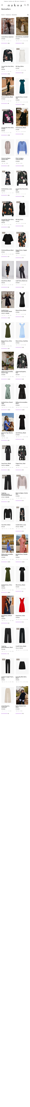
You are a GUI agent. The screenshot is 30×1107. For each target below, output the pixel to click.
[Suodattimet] (28, 15)
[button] (25, 5)
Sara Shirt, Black (5, 524)
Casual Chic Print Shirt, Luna (7, 67)
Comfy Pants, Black (21, 646)
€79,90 (3, 252)
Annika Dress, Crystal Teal (21, 98)
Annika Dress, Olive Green (6, 585)
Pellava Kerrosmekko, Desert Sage (7, 372)
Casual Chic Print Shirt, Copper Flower (7, 220)
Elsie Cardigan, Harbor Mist (22, 494)
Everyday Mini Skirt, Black (21, 677)
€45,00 (17, 68)
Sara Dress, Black (6, 280)
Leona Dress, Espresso (7, 37)
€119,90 (17, 129)
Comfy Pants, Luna (21, 524)
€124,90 (17, 374)
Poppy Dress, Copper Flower (21, 251)
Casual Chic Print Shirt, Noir (22, 189)
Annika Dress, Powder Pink (22, 555)
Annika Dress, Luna (6, 189)
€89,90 (3, 69)
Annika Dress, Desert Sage (7, 403)
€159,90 (17, 709)
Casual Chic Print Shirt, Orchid (7, 128)
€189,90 (3, 618)
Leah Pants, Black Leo (21, 280)
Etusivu (3, 14)
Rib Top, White (20, 66)
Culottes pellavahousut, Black (7, 647)
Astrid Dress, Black (21, 433)
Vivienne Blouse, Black (7, 250)
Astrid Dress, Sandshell (22, 37)
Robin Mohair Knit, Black (21, 707)
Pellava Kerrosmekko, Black (21, 403)
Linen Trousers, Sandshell (5, 707)
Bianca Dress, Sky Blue (22, 341)
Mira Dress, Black (20, 585)
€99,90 (3, 679)
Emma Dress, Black (21, 127)
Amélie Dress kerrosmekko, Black (6, 311)
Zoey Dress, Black (6, 463)
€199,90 (3, 161)
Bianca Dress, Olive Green (6, 342)
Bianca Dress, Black (21, 310)
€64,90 (3, 526)
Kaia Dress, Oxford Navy (6, 616)
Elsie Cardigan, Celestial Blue (20, 159)
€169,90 (17, 100)
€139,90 (3, 98)
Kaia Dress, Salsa (20, 615)
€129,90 (17, 253)
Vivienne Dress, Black (7, 97)
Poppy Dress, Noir (20, 463)
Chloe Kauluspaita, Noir (21, 372)
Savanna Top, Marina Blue (7, 433)
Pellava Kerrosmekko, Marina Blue (7, 555)
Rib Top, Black (19, 219)
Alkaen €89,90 (19, 648)
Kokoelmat (8, 14)
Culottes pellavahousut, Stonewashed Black (6, 494)
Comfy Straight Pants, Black (7, 677)
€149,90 (17, 38)
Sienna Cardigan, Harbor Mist (6, 159)
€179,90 (3, 38)
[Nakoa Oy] (15, 5)
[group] (15, 1)
